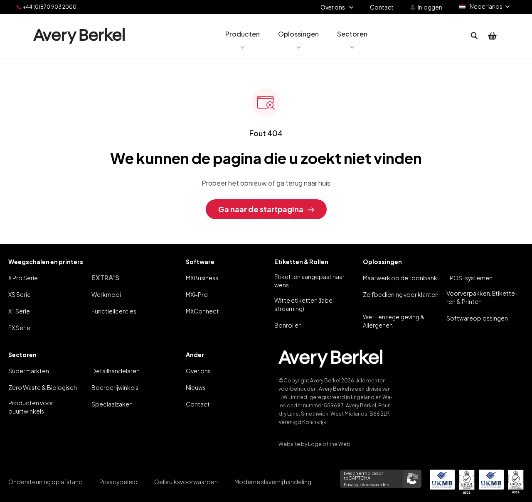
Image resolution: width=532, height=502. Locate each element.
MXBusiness (202, 278)
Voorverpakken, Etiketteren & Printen (482, 297)
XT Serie (19, 311)
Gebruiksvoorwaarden (186, 481)
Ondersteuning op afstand (45, 481)
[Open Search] (474, 36)
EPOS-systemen (469, 278)
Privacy (351, 484)
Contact (198, 404)
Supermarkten (28, 371)
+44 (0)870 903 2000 (49, 7)
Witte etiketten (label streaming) (304, 304)
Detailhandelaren (115, 371)
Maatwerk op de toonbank (400, 278)
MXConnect (202, 311)
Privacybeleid (118, 481)
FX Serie (19, 327)
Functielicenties (113, 311)
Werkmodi (106, 294)
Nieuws (196, 387)
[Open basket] (492, 36)
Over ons (198, 371)
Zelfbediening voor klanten (400, 294)
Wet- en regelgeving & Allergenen (394, 321)
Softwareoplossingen (477, 318)
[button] (242, 36)
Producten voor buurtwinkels (30, 407)
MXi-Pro (197, 294)
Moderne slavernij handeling (272, 481)
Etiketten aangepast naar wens (309, 281)
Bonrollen (288, 325)
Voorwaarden (375, 484)
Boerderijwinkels (114, 387)
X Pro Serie (23, 278)
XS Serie (19, 294)
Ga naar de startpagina (260, 209)
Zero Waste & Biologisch (42, 387)
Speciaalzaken (112, 404)
